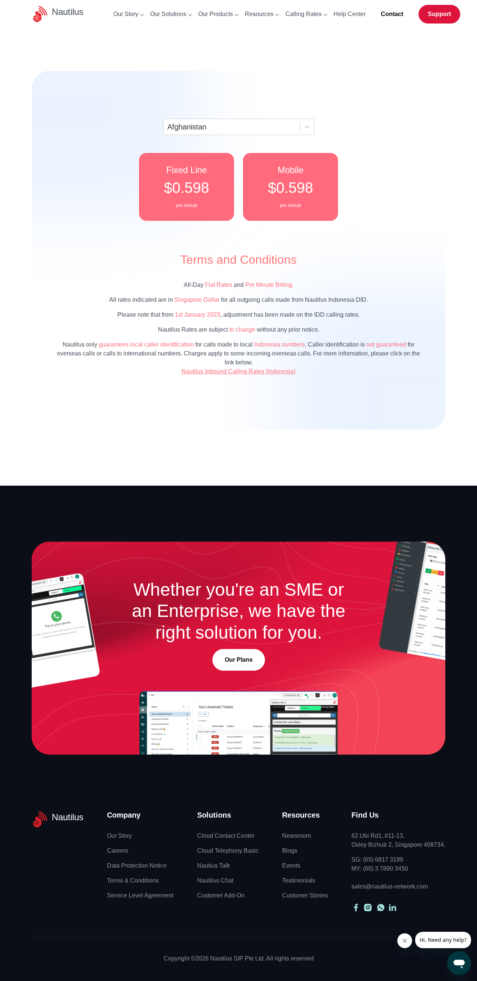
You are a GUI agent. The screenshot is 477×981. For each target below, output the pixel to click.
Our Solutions (168, 14)
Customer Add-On (220, 895)
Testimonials (298, 880)
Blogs (289, 850)
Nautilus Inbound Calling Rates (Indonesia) (238, 371)
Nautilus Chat (215, 880)
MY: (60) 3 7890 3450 (379, 868)
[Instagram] (367, 907)
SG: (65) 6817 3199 (377, 859)
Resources (259, 14)
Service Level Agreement (140, 895)
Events (291, 865)
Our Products (215, 14)
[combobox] (168, 126)
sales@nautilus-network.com (389, 886)
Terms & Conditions (133, 880)
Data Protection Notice (137, 865)
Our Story (125, 14)
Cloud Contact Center (226, 836)
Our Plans (239, 659)
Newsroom (296, 836)
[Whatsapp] (380, 907)
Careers (117, 850)
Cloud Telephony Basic (228, 850)
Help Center (350, 14)
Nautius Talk (213, 865)
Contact (392, 14)
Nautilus (67, 12)
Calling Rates (303, 14)
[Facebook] (355, 907)
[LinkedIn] (391, 907)
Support (439, 14)
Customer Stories (305, 895)
